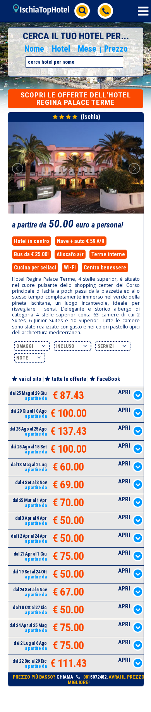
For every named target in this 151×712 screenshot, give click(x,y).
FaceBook (108, 379)
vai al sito (30, 379)
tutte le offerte (69, 379)
